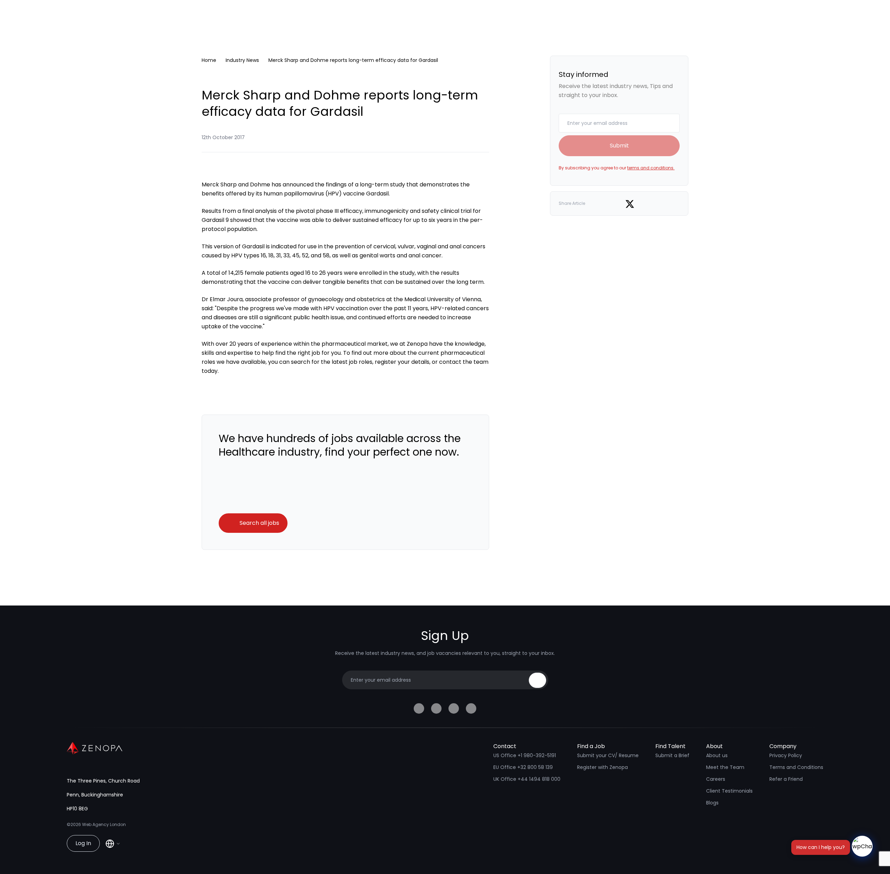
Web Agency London (104, 824)
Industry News (242, 60)
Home (209, 60)
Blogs (712, 802)
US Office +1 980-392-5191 (524, 755)
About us (717, 755)
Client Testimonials (729, 790)
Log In (83, 843)
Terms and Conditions (796, 767)
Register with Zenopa (602, 767)
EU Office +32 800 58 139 (523, 767)
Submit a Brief (672, 755)
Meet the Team (725, 767)
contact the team (463, 362)
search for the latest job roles (331, 362)
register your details (402, 362)
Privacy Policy (785, 755)
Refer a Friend (786, 779)
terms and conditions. (650, 168)
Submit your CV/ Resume (608, 755)
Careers (715, 779)
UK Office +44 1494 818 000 (526, 779)
